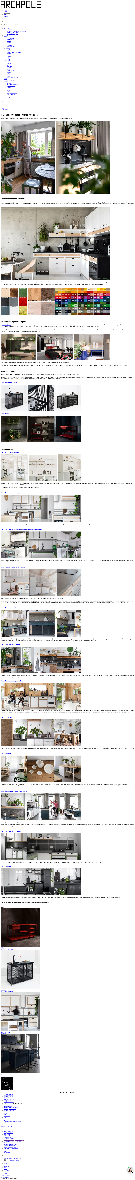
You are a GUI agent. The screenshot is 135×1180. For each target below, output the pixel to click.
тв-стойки (9, 74)
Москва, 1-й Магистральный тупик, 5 (14, 1140)
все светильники (11, 80)
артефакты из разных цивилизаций (16, 31)
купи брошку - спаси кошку (11, 1111)
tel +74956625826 (8, 1095)
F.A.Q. (5, 1118)
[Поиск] (17, 24)
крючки (9, 87)
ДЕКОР (6, 81)
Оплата (110, 1159)
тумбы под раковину (12, 77)
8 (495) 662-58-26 (5, 1175)
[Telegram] (130, 1134)
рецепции (9, 45)
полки (8, 69)
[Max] (130, 1141)
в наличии (9, 29)
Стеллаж (121, 1154)
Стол (109, 1154)
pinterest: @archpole (9, 1099)
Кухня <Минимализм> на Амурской (11, 529)
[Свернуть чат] (131, 1130)
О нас (5, 14)
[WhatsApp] (130, 1137)
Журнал (6, 16)
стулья (8, 49)
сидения (6, 1164)
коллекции (6, 1170)
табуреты (9, 50)
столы (5, 1163)
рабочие (9, 41)
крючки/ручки (10, 70)
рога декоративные (12, 93)
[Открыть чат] (130, 1170)
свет (5, 1167)
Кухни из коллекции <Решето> (9, 382)
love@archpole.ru (8, 1096)
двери (8, 97)
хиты (5, 1171)
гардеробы (9, 66)
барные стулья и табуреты (14, 52)
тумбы (8, 73)
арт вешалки (10, 65)
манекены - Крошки (12, 84)
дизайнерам (7, 1097)
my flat (5, 1113)
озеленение (10, 88)
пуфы (8, 58)
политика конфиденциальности (12, 1121)
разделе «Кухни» (6, 325)
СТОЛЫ (6, 36)
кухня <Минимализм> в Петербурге (32, 529)
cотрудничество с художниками (12, 1104)
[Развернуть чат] (128, 1130)
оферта (5, 1120)
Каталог (6, 10)
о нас (5, 1117)
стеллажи (9, 62)
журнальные (10, 39)
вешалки (9, 63)
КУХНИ (6, 35)
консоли (9, 43)
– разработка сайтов (13, 1124)
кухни (8, 76)
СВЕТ (5, 79)
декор (5, 1169)
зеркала (9, 83)
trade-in (6, 1114)
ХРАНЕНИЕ (7, 60)
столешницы (10, 46)
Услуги (6, 11)
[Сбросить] (16, 24)
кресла (8, 55)
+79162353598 (7, 1100)
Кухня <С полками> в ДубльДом (10, 452)
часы (8, 91)
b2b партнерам (8, 1106)
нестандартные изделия (10, 1110)
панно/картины (11, 94)
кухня (5, 1173)
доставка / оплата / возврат (11, 1107)
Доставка (121, 1156)
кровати (9, 59)
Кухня (115, 1154)
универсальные (11, 38)
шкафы (9, 67)
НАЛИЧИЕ (7, 28)
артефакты (9, 90)
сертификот (10, 95)
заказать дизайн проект (10, 1109)
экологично (7, 1116)
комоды (9, 72)
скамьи (9, 53)
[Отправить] (131, 1164)
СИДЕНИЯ (7, 48)
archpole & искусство (12, 32)
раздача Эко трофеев (12, 34)
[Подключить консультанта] (124, 1129)
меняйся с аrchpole (9, 1102)
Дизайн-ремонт (112, 1156)
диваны (9, 56)
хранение (6, 1166)
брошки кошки (11, 86)
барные (9, 42)
